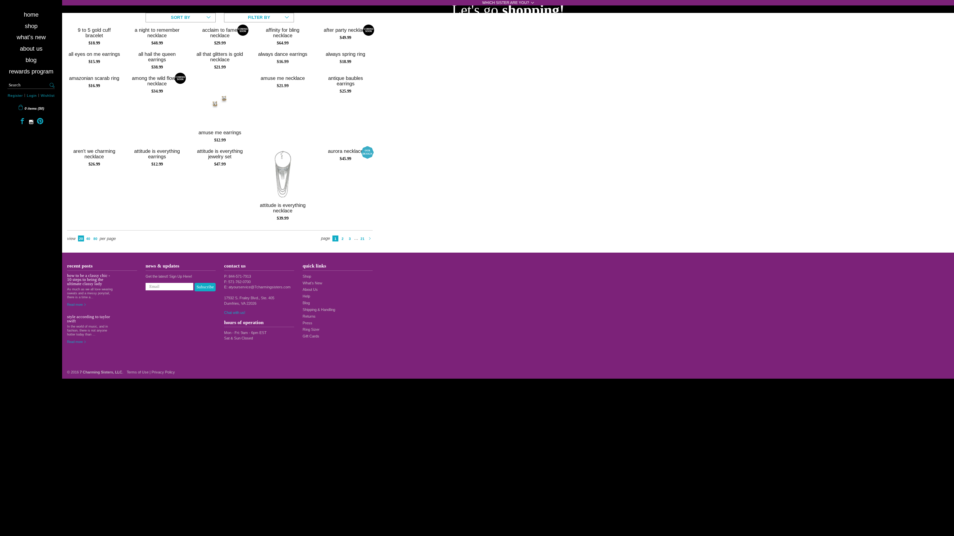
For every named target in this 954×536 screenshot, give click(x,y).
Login (32, 96)
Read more (75, 304)
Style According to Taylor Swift (88, 318)
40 (88, 239)
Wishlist (48, 96)
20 (81, 239)
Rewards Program (31, 71)
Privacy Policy (163, 372)
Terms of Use (138, 372)
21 (362, 239)
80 (95, 239)
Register (15, 96)
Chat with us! (234, 312)
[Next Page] (370, 238)
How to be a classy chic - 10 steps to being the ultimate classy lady (88, 279)
